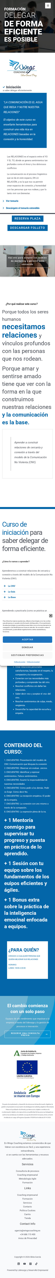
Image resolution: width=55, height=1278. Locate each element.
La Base (12, 597)
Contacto (27, 1206)
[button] (50, 615)
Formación (27, 1182)
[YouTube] (24, 1263)
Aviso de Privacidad (27, 1238)
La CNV (11, 586)
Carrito (27, 1214)
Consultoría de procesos (27, 1171)
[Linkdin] (18, 1263)
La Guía (11, 591)
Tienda (27, 1218)
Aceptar (27, 639)
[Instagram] (30, 1263)
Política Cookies (27, 1210)
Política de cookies (19, 662)
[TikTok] (36, 1263)
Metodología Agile (27, 1178)
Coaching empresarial (27, 1175)
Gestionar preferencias (27, 655)
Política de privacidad (33, 662)
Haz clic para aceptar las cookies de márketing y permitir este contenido (27, 260)
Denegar (27, 647)
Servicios (27, 1203)
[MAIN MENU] (48, 5)
